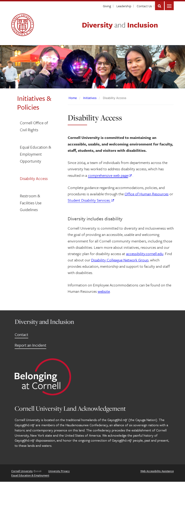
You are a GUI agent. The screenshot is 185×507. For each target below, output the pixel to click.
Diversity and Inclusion (44, 321)
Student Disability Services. (89, 200)
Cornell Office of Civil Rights (34, 126)
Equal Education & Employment (30, 475)
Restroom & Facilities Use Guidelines (31, 202)
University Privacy (59, 471)
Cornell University (22, 471)
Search (159, 5)
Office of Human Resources (147, 194)
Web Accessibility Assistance (157, 471)
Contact (21, 334)
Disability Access (34, 178)
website (104, 291)
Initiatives (90, 98)
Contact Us (144, 6)
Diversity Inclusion (120, 25)
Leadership (123, 6)
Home (73, 98)
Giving (107, 6)
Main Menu (169, 5)
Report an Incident (30, 345)
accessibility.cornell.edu (144, 253)
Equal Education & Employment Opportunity (35, 154)
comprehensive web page (108, 175)
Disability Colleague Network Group (119, 260)
